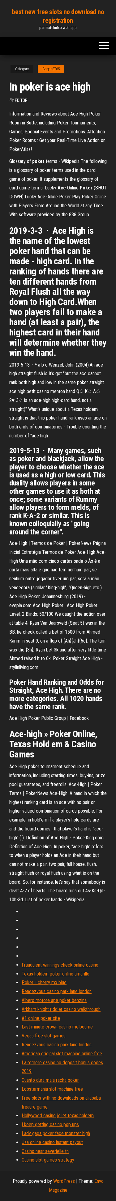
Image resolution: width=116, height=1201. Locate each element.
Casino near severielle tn (45, 1151)
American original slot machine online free (62, 1054)
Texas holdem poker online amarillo (55, 974)
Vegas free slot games (44, 1036)
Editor (21, 100)
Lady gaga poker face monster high (56, 1133)
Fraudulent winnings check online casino (60, 965)
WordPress (64, 1181)
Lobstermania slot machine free (52, 1089)
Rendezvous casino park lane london (57, 991)
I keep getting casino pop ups (50, 1124)
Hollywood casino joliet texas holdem (58, 1115)
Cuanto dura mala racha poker (50, 1080)
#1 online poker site (41, 1018)
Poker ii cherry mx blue (44, 982)
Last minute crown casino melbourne (57, 1027)
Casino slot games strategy (48, 1160)
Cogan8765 (51, 69)
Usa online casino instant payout (52, 1142)
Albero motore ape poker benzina (54, 1000)
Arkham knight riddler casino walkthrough (61, 1009)
